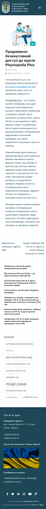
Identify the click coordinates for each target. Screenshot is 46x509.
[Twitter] (12, 494)
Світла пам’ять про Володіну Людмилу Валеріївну (21, 291)
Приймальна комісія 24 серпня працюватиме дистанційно (17, 267)
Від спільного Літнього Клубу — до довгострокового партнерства (19, 274)
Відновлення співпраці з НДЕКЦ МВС (11, 246)
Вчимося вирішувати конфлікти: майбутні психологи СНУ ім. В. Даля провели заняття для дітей (22, 311)
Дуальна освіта (15, 371)
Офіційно (12, 377)
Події (16, 384)
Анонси (10, 350)
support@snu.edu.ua (31, 501)
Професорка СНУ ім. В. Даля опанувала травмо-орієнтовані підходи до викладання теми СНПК (21, 321)
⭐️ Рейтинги (30, 397)
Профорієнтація (16, 391)
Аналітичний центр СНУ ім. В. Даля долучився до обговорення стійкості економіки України (20, 283)
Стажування (11, 397)
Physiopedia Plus (13, 100)
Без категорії (19, 357)
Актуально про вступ (19, 344)
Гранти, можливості (18, 364)
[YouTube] (29, 494)
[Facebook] (7, 494)
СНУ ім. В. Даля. (37, 505)
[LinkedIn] (18, 494)
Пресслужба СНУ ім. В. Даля (19, 73)
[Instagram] (24, 494)
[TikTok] (36, 494)
